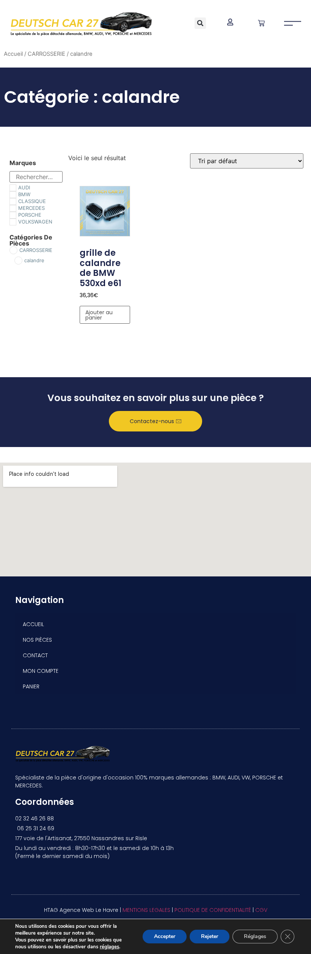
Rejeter (209, 936)
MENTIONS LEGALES (146, 910)
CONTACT (35, 655)
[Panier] (261, 23)
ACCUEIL (33, 624)
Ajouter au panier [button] (99, 315)
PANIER (31, 686)
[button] (200, 23)
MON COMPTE (40, 671)
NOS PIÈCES (37, 640)
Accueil (13, 53)
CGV (261, 910)
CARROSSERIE (46, 53)
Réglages (255, 936)
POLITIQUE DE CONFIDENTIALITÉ (212, 910)
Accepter (164, 936)
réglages (109, 946)
